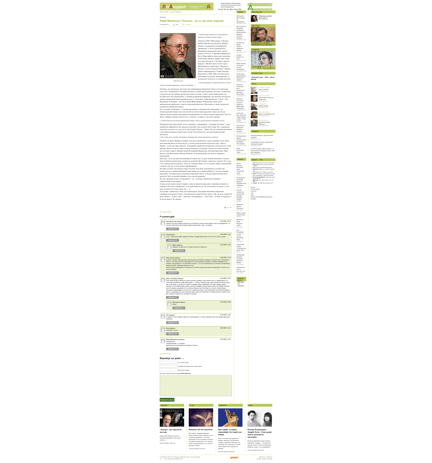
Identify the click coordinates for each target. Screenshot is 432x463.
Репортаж (223, 5)
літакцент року (257, 73)
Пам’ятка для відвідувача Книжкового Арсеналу (240, 128)
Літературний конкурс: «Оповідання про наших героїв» (241, 247)
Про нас (226, 9)
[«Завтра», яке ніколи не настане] (172, 426)
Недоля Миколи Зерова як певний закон (266, 98)
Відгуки (254, 160)
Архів (236, 9)
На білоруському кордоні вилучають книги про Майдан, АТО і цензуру (241, 139)
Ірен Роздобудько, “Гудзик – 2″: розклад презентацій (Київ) (240, 234)
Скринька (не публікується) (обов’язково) (190, 366)
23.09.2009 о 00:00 (225, 302)
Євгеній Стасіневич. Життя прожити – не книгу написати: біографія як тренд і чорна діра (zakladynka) (263, 150)
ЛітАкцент (163, 17)
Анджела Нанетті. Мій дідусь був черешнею (241, 282)
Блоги (228, 5)
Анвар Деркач (262, 103)
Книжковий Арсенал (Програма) (239, 206)
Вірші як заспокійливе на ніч (267, 114)
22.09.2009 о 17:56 (225, 257)
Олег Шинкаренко (263, 120)
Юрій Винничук (167, 212)
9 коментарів (188, 24)
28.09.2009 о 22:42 (225, 328)
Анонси (223, 7)
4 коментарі (202, 448)
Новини (238, 5)
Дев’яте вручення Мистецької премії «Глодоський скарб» (240, 168)
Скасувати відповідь (165, 353)
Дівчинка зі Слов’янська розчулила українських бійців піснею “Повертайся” (240, 103)
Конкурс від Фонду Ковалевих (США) (239, 222)
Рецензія (237, 3)
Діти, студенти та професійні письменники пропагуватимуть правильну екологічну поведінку (241, 32)
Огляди (233, 3)
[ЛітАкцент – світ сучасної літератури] (187, 6)
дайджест (255, 131)
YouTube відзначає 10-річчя (240, 57)
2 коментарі (172, 443)
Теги (261, 160)
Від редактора (229, 7)
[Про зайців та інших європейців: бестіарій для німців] (230, 426)
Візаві (222, 3)
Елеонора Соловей (264, 95)
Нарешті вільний (263, 106)
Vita (183, 358)
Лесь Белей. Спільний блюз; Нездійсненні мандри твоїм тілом (262, 44)
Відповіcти (172, 229)
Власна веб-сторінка (183, 370)
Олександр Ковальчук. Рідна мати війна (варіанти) (262, 136)
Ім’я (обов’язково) (183, 362)
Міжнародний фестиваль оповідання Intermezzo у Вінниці (240, 258)
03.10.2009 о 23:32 (225, 339)
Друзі (231, 9)
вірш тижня (256, 25)
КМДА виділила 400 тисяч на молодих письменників (241, 66)
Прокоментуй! (231, 451)
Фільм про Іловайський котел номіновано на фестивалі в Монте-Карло (240, 89)
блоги (254, 84)
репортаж (255, 49)
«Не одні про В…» (257, 67)
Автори (220, 9)
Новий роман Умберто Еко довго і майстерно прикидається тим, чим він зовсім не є (170, 438)
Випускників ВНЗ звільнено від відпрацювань (240, 19)
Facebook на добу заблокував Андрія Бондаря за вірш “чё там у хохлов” (241, 117)
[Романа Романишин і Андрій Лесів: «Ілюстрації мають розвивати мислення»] (260, 426)
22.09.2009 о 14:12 (225, 234)
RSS (239, 9)
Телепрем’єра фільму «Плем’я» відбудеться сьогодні (240, 46)
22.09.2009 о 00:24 (225, 221)
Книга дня (233, 5)
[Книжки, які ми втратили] (201, 426)
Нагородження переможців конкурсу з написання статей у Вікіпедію (241, 181)
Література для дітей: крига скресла (265, 17)
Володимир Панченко (264, 87)
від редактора (257, 12)
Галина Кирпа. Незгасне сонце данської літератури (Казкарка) (262, 143)
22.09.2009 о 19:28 (225, 245)
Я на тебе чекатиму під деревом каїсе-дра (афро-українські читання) (240, 194)
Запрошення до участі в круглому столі (240, 269)
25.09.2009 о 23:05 (225, 315)
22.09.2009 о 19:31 (225, 278)
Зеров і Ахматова (264, 89)
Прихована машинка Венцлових (264, 123)
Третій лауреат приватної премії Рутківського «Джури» (241, 77)
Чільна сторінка (164, 12)
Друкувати (229, 207)
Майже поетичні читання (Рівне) (241, 214)
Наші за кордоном (176, 12)
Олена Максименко (264, 112)
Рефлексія (227, 3)
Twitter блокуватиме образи (240, 150)
